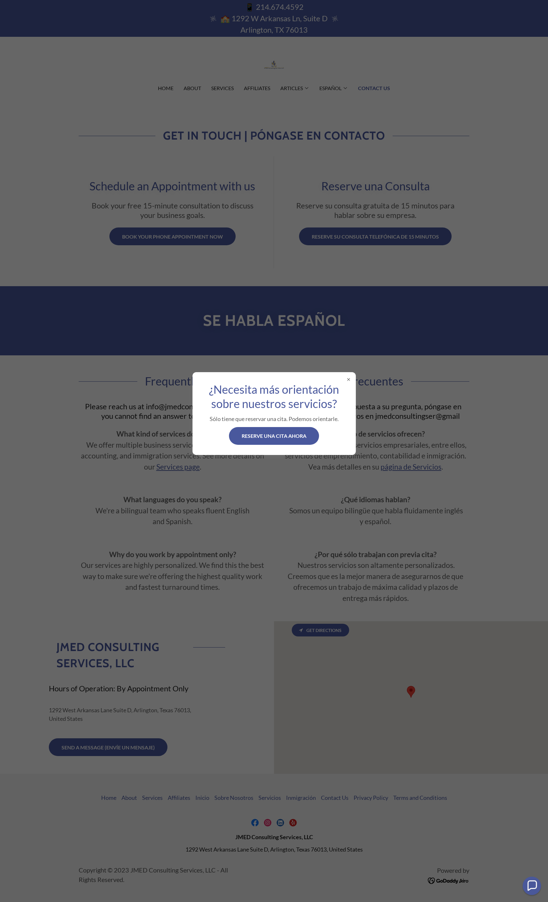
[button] (532, 886)
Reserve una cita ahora (274, 436)
